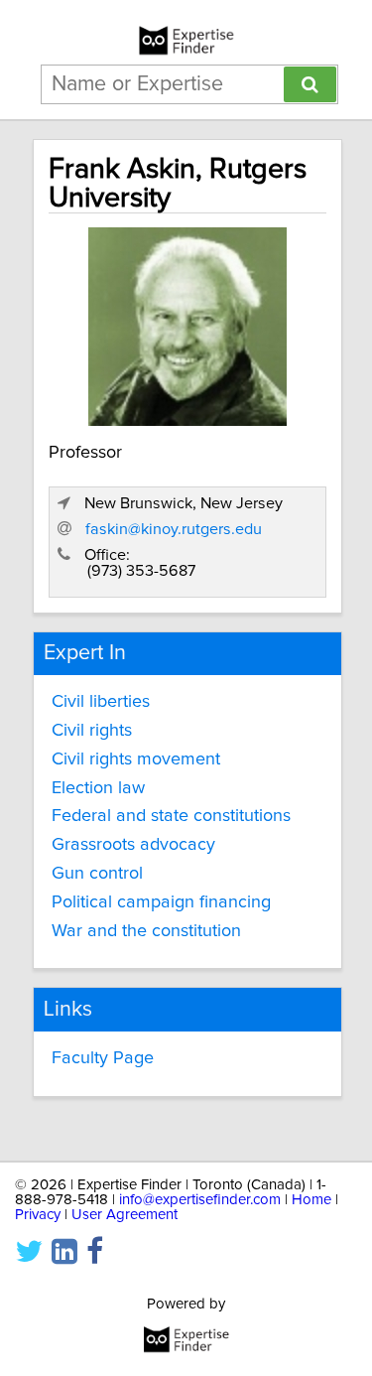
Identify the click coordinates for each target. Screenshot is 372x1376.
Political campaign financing (161, 902)
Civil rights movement (136, 759)
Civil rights (92, 731)
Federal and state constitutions (171, 816)
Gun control (97, 874)
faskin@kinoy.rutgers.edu (173, 529)
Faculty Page (103, 1058)
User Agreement (124, 1214)
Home (311, 1199)
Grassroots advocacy (133, 845)
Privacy (38, 1214)
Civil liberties (101, 702)
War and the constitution (146, 931)
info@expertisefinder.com (200, 1199)
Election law (98, 788)
